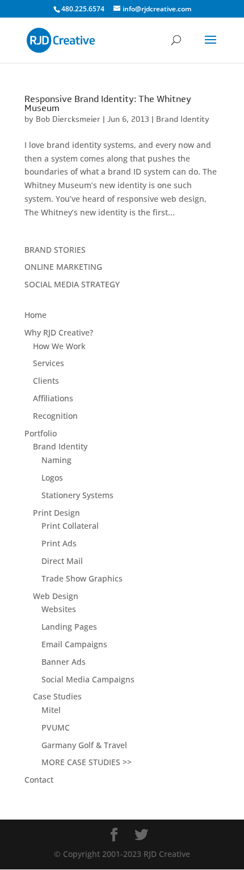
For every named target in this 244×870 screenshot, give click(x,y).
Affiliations (53, 398)
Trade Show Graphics (82, 578)
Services (48, 363)
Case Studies (57, 696)
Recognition (55, 415)
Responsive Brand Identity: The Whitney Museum (107, 103)
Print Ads (59, 543)
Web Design (55, 596)
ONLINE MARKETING (63, 266)
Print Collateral (70, 525)
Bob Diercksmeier (68, 119)
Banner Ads (63, 661)
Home (35, 314)
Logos (52, 477)
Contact (38, 779)
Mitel (51, 710)
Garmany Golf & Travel (84, 745)
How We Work (59, 346)
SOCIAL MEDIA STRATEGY (72, 284)
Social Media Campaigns (87, 679)
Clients (46, 380)
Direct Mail (62, 560)
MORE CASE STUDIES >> (86, 762)
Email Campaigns (74, 644)
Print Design (56, 512)
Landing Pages (69, 626)
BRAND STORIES (55, 249)
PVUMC (55, 727)
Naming (56, 460)
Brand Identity (182, 119)
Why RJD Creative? (58, 332)
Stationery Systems (77, 495)
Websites (58, 609)
